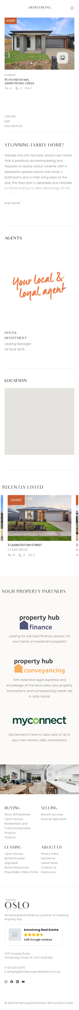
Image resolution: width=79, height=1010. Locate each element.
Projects (10, 833)
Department (16, 338)
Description (13, 126)
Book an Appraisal (53, 819)
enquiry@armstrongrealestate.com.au (33, 972)
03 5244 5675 (15, 349)
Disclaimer (48, 858)
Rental (11, 333)
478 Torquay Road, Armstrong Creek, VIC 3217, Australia (29, 955)
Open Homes (14, 819)
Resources (48, 872)
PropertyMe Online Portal (21, 872)
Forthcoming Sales (17, 828)
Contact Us (48, 867)
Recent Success (52, 814)
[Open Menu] (72, 8)
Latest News (49, 863)
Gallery (10, 116)
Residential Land (16, 824)
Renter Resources (17, 867)
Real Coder (65, 1003)
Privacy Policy (49, 854)
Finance (10, 837)
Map (7, 121)
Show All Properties (17, 814)
